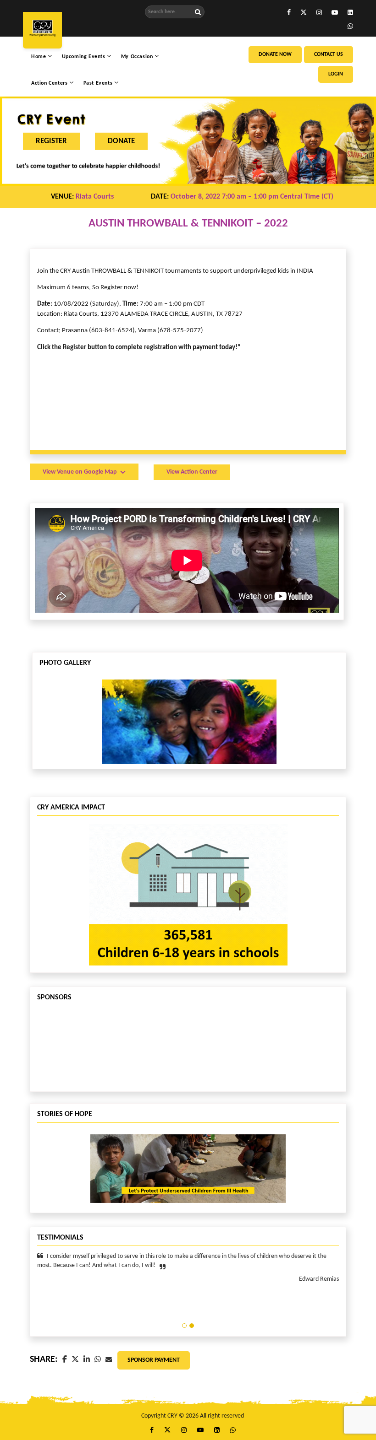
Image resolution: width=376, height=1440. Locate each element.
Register (51, 141)
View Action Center (191, 472)
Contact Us (328, 54)
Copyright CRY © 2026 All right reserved (192, 1416)
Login (335, 74)
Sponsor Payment (153, 1360)
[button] (184, 1325)
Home (39, 56)
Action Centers (50, 83)
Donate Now (275, 54)
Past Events (98, 83)
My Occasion (138, 56)
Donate (121, 141)
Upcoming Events (84, 56)
